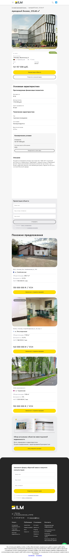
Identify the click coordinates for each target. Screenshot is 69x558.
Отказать (39, 555)
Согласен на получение (26, 227)
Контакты (48, 522)
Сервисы (36, 534)
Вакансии (36, 531)
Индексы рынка (28, 527)
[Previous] (15, 30)
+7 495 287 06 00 (19, 518)
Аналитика (27, 525)
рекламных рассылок (32, 227)
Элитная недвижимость (16, 533)
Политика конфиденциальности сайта (50, 535)
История (36, 525)
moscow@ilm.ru (34, 518)
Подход (36, 529)
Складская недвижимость (16, 526)
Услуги (14, 522)
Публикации (28, 522)
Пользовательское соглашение (50, 530)
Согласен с (23, 225)
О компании (37, 522)
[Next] (54, 30)
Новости (26, 531)
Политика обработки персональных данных (51, 539)
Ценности (36, 527)
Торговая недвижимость (16, 529)
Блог (25, 529)
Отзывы (36, 536)
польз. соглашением (26, 225)
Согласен (31, 555)
